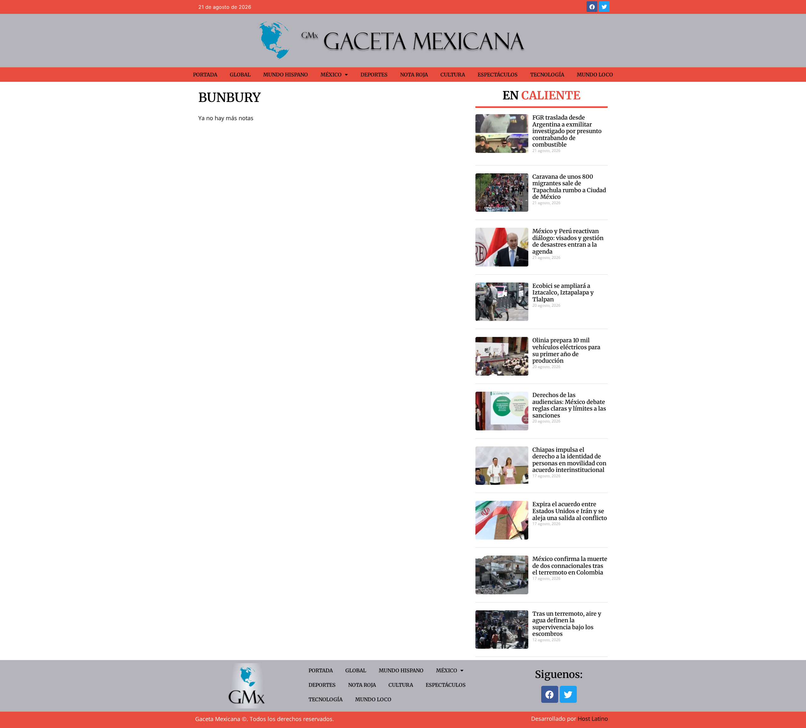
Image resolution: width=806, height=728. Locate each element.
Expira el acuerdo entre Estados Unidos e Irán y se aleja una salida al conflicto (569, 511)
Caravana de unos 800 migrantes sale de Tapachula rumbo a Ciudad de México (569, 187)
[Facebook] (592, 6)
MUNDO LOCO (595, 74)
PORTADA (205, 74)
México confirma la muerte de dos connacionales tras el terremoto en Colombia (569, 565)
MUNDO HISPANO (285, 74)
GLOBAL (240, 74)
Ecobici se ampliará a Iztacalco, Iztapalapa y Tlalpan (563, 292)
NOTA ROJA (414, 74)
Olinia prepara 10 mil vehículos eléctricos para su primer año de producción (566, 350)
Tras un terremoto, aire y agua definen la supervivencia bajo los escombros (566, 624)
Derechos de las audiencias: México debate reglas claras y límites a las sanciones (569, 405)
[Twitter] (604, 6)
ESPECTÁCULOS (498, 74)
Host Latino (593, 718)
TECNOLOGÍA (547, 74)
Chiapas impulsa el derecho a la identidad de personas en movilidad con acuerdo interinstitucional (569, 460)
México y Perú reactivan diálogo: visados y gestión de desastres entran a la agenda (568, 241)
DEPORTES (374, 74)
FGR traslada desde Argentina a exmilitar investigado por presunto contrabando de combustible (567, 131)
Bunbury (229, 97)
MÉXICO (331, 74)
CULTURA (452, 74)
